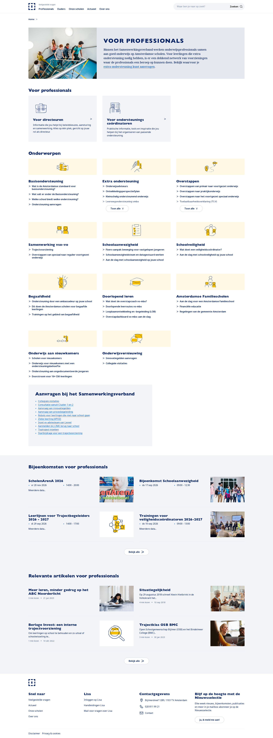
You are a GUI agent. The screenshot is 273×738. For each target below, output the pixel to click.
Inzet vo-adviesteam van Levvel (55, 422)
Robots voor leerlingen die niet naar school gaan (64, 415)
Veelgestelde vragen (39, 699)
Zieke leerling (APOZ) (49, 418)
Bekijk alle (134, 552)
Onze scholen (35, 710)
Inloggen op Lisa (93, 699)
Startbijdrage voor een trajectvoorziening (60, 433)
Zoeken (234, 6)
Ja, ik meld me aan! (209, 719)
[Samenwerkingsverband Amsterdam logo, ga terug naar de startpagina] (31, 6)
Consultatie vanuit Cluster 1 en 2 (55, 404)
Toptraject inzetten (48, 429)
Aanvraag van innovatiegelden (54, 408)
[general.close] (199, 711)
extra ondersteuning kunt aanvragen (129, 67)
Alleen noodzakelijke (113, 723)
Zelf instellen (190, 723)
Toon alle (115, 208)
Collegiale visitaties (48, 401)
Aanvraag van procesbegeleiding (55, 411)
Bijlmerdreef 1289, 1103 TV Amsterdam (166, 700)
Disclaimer (34, 733)
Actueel (32, 705)
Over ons (33, 716)
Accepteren (85, 723)
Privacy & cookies (51, 733)
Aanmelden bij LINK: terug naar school (58, 426)
